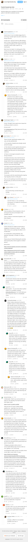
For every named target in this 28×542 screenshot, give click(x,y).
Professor (6, 209)
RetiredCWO (7, 258)
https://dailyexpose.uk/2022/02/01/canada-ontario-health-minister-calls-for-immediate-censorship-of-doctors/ (14, 252)
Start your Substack (10, 535)
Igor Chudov (7, 136)
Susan (7, 287)
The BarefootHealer (11, 300)
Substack (7, 539)
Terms (19, 531)
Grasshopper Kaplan (9, 120)
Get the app (20, 535)
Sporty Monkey (7, 397)
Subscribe (20, 2)
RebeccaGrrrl (7, 387)
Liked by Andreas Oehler (10, 33)
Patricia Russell (7, 418)
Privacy (15, 531)
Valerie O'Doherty (11, 95)
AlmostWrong (7, 438)
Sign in (25, 2)
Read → (3, 15)
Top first (24, 20)
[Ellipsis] (26, 32)
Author (7, 84)
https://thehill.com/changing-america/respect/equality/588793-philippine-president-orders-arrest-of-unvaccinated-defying (15, 456)
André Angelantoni (8, 31)
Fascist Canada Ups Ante (7, 7)
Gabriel (5, 59)
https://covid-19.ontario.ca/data (11, 404)
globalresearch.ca (10, 129)
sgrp (5, 496)
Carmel (5, 223)
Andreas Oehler (5, 8)
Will (6, 504)
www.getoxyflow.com (11, 292)
